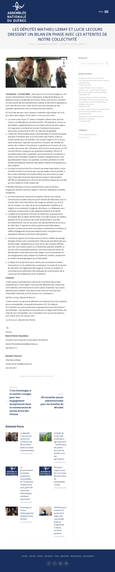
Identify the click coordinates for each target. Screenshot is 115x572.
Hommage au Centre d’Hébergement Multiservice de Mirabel (26, 513)
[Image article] (12, 436)
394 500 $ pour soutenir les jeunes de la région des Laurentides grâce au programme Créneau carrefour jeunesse (60, 520)
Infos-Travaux (83, 137)
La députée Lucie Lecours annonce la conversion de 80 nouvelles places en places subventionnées (27, 442)
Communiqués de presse (16, 59)
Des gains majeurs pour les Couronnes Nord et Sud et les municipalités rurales (60, 476)
